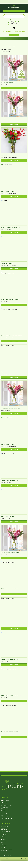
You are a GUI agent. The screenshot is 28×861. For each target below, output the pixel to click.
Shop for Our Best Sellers (19, 31)
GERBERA (3, 837)
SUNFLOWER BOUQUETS (6, 855)
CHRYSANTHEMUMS (5, 831)
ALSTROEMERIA (4, 826)
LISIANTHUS (3, 845)
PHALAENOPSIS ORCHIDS (6, 849)
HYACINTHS (3, 839)
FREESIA (2, 836)
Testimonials (4, 808)
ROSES (2, 852)
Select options (14, 88)
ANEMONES (3, 828)
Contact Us (4, 802)
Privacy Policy (4, 816)
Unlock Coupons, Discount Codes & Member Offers (14, 10)
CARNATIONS (4, 829)
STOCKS (2, 853)
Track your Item (5, 807)
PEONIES (3, 847)
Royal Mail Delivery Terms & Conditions (11, 820)
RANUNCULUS (4, 850)
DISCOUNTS (3, 804)
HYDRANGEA (4, 841)
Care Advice (4, 813)
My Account (4, 810)
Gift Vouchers (4, 812)
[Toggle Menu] (14, 35)
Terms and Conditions (6, 818)
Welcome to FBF (5, 800)
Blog (2, 815)
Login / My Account (7, 31)
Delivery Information (6, 805)
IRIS (2, 842)
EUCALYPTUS (4, 834)
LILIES (2, 844)
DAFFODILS (3, 833)
